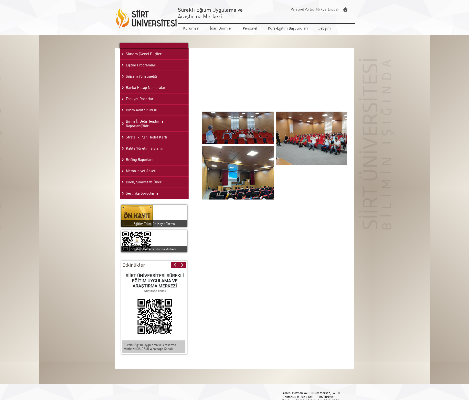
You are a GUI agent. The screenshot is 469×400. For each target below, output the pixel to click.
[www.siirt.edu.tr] (345, 9)
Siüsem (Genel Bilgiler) (144, 54)
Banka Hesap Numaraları (146, 87)
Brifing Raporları (139, 159)
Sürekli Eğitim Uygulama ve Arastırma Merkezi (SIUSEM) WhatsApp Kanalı (150, 347)
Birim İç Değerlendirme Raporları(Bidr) (144, 123)
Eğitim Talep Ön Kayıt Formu (154, 223)
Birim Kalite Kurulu (141, 110)
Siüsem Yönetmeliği (142, 76)
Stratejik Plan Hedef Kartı (146, 137)
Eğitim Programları (141, 65)
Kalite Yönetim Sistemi (144, 148)
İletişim (325, 28)
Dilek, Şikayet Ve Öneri (144, 182)
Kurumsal (191, 28)
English (333, 9)
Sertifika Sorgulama (142, 193)
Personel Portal (302, 9)
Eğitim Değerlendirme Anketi (154, 249)
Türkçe (320, 9)
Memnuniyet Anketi (141, 170)
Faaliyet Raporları (140, 98)
